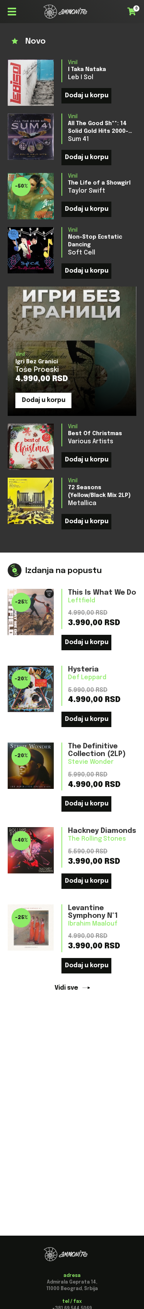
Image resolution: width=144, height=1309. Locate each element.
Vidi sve (66, 988)
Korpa (133, 10)
